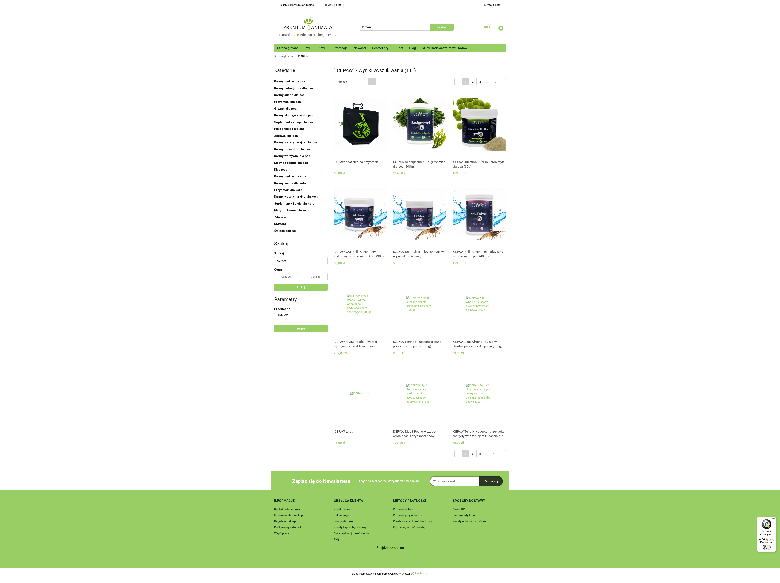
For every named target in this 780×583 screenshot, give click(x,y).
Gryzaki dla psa (285, 108)
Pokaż (301, 328)
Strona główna (288, 48)
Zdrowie (280, 217)
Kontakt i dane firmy (287, 509)
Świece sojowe (285, 231)
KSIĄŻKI (280, 224)
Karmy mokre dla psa (290, 81)
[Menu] (773, 519)
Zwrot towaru (342, 509)
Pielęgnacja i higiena (290, 129)
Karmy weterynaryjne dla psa (296, 142)
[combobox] (355, 81)
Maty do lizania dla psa (291, 163)
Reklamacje (341, 515)
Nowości (360, 48)
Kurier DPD (460, 509)
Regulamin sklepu (285, 521)
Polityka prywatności (287, 527)
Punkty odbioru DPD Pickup (470, 521)
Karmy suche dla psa (290, 95)
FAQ (336, 539)
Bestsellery (380, 48)
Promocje (341, 48)
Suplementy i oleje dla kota (294, 203)
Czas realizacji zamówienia (351, 533)
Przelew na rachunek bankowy (412, 521)
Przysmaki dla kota (288, 190)
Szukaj (301, 287)
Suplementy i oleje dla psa (294, 122)
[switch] (767, 547)
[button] (284, 501)
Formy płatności (344, 521)
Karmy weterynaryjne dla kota (296, 196)
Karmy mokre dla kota (290, 176)
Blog (412, 48)
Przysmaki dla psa (288, 102)
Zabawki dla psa (286, 136)
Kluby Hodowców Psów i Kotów (444, 48)
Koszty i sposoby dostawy (350, 527)
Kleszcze (280, 169)
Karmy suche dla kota (290, 183)
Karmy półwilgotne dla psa (294, 88)
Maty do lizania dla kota (291, 210)
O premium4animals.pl (289, 515)
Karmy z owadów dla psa (292, 149)
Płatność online (403, 509)
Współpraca (281, 533)
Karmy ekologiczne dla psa (294, 115)
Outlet (398, 48)
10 (494, 81)
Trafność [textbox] (341, 81)
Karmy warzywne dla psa (292, 156)
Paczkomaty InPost (465, 515)
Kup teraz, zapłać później (409, 527)
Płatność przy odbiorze (407, 515)
